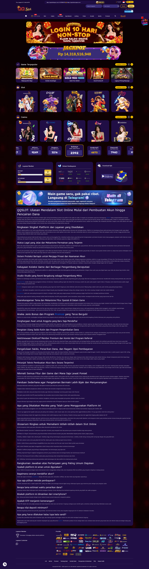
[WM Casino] (51, 131)
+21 (46, 561)
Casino (52, 16)
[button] (121, 32)
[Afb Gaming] (98, 101)
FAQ (95, 561)
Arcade (92, 16)
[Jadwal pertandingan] (100, 2)
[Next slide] (132, 64)
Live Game (60, 16)
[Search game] (115, 16)
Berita (99, 16)
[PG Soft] (51, 101)
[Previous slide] (129, 64)
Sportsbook (68, 16)
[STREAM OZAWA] (145, 22)
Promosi (107, 16)
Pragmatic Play (21, 282)
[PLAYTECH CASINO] (74, 131)
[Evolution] (122, 131)
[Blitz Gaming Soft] (74, 101)
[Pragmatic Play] (27, 101)
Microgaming (20, 293)
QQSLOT (108, 218)
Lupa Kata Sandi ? (129, 9)
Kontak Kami (73, 561)
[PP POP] (122, 101)
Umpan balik (101, 561)
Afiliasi (131, 2)
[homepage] (26, 16)
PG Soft (19, 287)
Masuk (123, 6)
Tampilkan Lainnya (121, 64)
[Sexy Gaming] (98, 131)
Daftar (131, 6)
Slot (45, 16)
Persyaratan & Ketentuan (84, 561)
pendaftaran (35, 477)
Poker (84, 16)
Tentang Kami (64, 561)
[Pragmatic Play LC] (27, 131)
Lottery (76, 16)
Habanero (19, 290)
